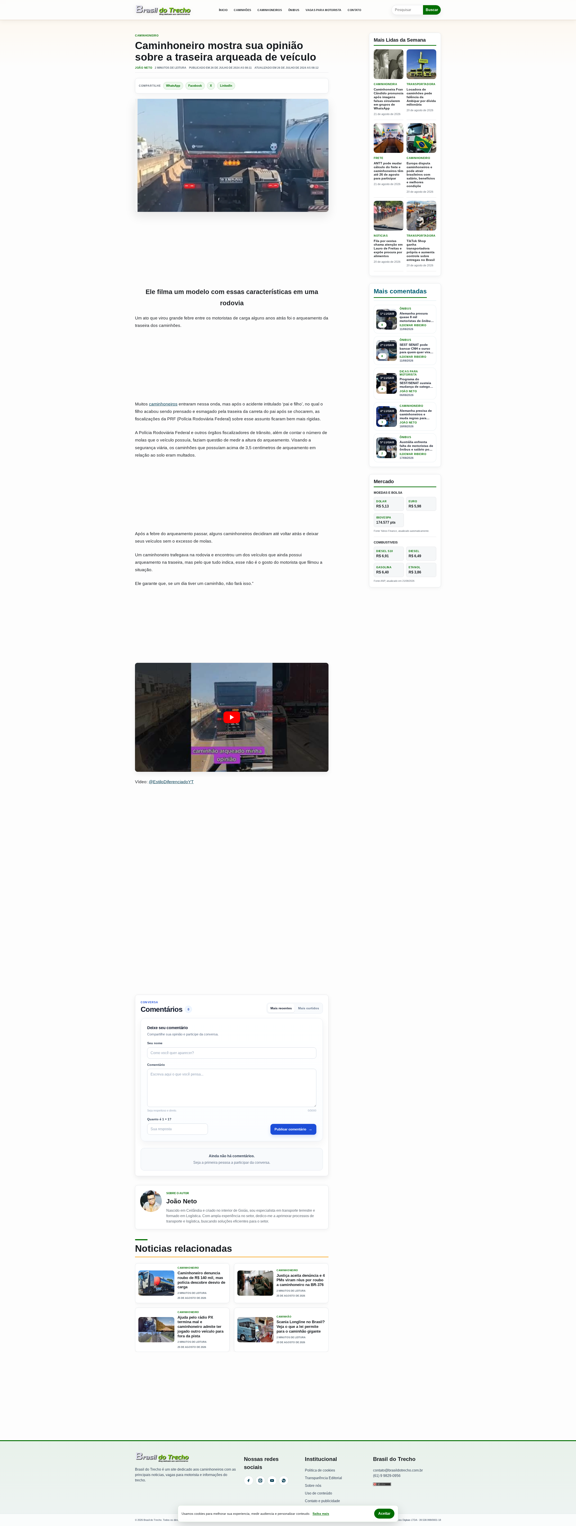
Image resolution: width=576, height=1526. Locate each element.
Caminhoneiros (269, 10)
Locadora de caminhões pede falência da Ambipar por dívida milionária (421, 97)
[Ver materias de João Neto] (151, 1207)
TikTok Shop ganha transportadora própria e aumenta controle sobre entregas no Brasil (421, 250)
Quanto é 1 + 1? (159, 1119)
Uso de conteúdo (318, 1493)
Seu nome (154, 1043)
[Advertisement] (231, 249)
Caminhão (284, 1317)
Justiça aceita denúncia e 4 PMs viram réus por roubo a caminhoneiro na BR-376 (301, 1280)
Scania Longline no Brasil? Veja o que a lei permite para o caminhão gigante (301, 1327)
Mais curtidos (308, 1008)
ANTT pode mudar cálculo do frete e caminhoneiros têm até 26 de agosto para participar (388, 170)
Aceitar (384, 1513)
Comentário (156, 1064)
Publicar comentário (293, 1129)
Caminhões (242, 10)
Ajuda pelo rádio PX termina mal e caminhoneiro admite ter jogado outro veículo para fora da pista (200, 1326)
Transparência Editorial (323, 1478)
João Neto (143, 67)
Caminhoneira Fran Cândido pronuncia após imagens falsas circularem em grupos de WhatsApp (388, 99)
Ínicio (223, 10)
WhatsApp (173, 85)
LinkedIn (226, 85)
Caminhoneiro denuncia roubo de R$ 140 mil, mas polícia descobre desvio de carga (201, 1280)
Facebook (195, 85)
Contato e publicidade (322, 1501)
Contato (354, 10)
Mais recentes (281, 1008)
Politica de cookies (320, 1470)
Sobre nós (313, 1486)
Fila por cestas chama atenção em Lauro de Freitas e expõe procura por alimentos (388, 248)
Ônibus (293, 10)
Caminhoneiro (147, 35)
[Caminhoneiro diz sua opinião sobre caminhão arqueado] (231, 717)
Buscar (432, 10)
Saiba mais (321, 1513)
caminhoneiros (163, 404)
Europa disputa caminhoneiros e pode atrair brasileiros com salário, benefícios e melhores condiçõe (421, 174)
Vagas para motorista (323, 10)
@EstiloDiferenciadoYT (171, 781)
